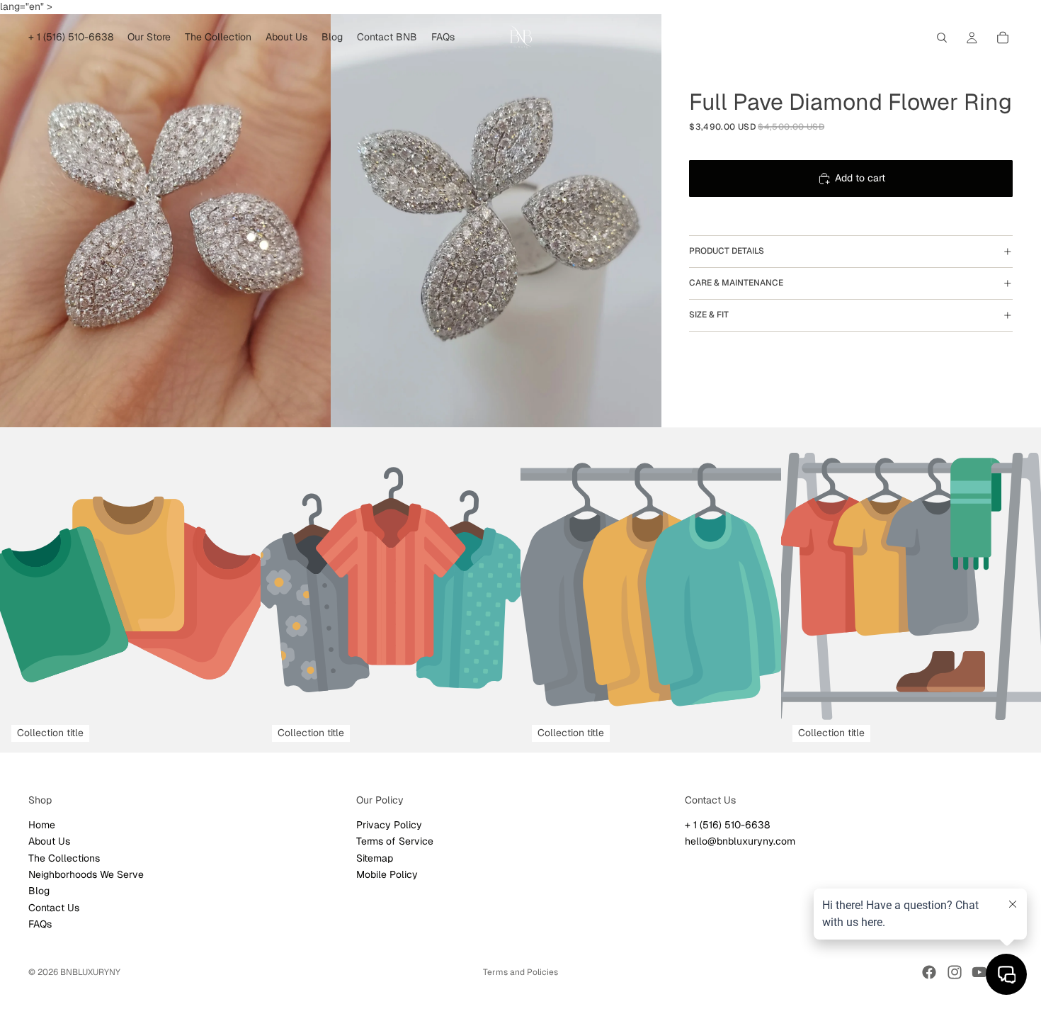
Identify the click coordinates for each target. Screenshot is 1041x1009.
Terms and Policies (520, 972)
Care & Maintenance (736, 282)
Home (41, 824)
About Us (49, 841)
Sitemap (374, 857)
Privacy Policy (389, 824)
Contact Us (53, 907)
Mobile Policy (387, 874)
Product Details (726, 251)
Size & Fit (709, 314)
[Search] (941, 37)
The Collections (64, 857)
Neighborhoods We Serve (86, 874)
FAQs (40, 924)
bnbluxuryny (90, 972)
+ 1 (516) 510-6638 (727, 824)
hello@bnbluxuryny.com (740, 841)
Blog (39, 890)
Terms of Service (394, 841)
